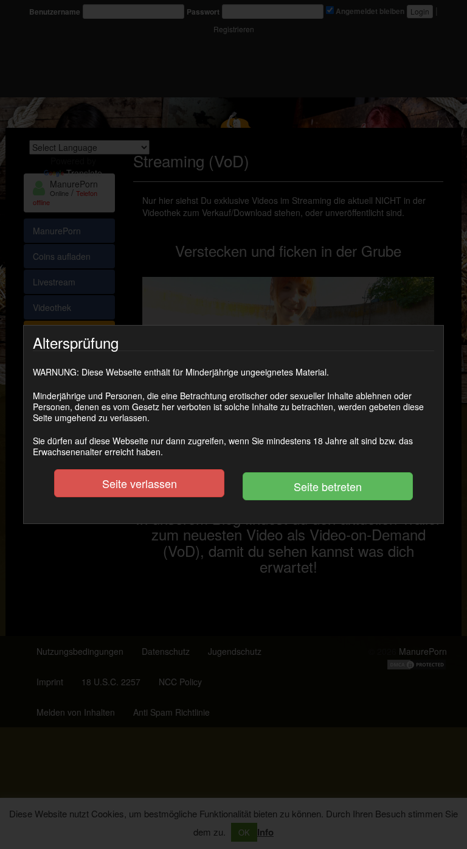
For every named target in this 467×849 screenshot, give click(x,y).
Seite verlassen (139, 483)
